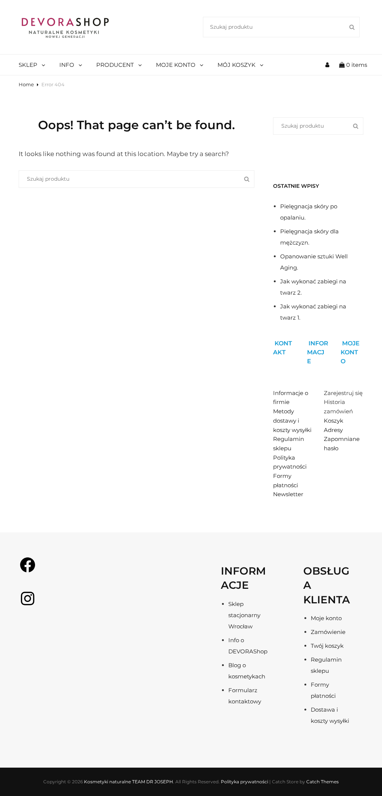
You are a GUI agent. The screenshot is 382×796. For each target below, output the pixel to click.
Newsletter (288, 494)
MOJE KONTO (175, 64)
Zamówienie (328, 631)
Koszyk (333, 420)
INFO (66, 64)
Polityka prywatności (244, 781)
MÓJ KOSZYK (236, 64)
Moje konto (326, 618)
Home (26, 84)
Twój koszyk (327, 645)
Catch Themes (322, 781)
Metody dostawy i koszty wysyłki (292, 420)
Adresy (333, 429)
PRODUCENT (115, 64)
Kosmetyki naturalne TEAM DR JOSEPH (128, 781)
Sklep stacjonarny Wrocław (244, 615)
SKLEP (28, 64)
